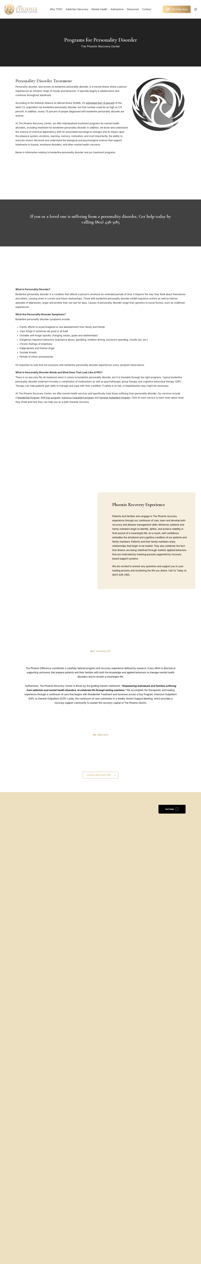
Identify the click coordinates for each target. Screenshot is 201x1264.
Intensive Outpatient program (78, 397)
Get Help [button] (169, 809)
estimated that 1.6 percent (100, 103)
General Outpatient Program (114, 397)
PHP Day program (50, 397)
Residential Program (29, 397)
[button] (195, 9)
